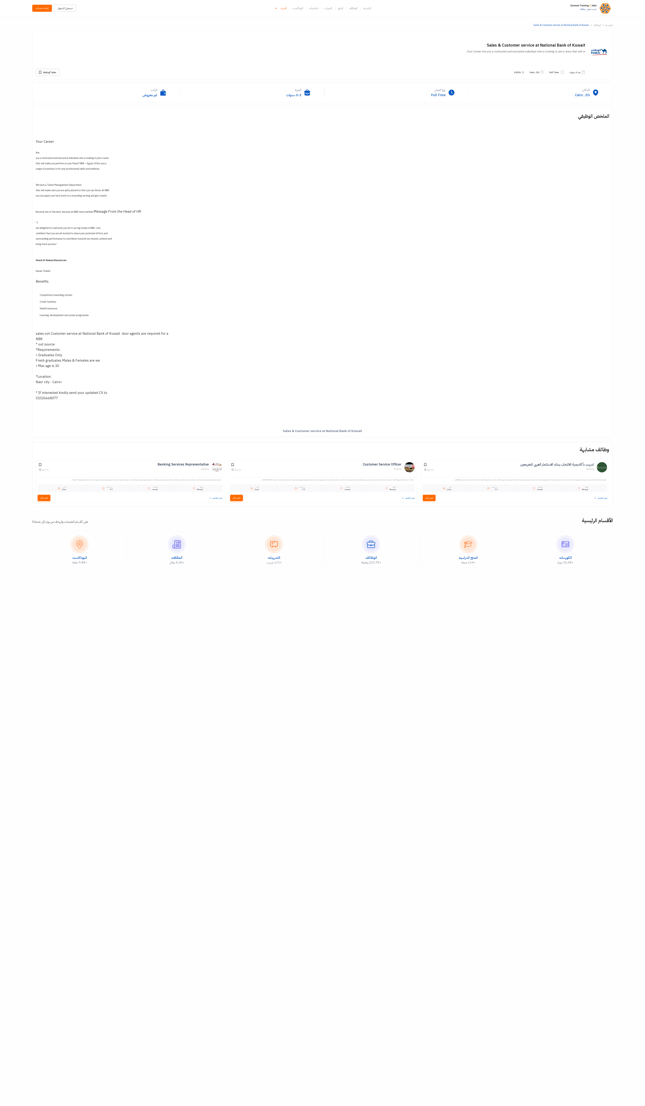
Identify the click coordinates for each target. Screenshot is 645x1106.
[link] (591, 8)
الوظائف (353, 8)
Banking (590, 469)
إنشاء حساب (42, 8)
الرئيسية (367, 8)
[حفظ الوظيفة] (425, 465)
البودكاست (297, 8)
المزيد (284, 8)
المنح (340, 8)
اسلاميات (313, 8)
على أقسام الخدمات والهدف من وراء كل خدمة (61, 521)
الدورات (328, 8)
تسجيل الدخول (65, 8)
